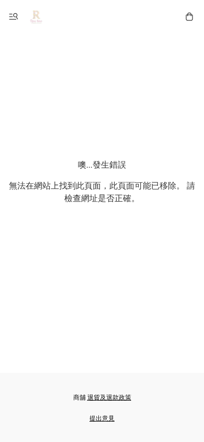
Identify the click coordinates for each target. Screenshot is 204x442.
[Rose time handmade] (37, 16)
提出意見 (102, 419)
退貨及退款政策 (109, 398)
